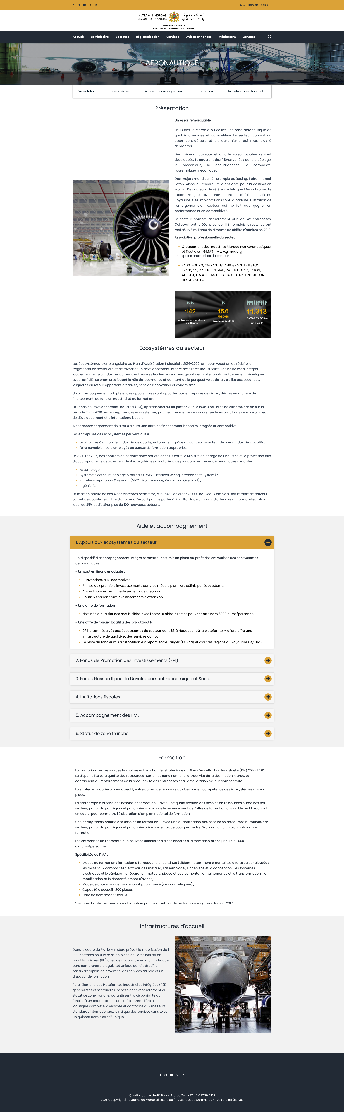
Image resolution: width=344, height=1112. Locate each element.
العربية (243, 5)
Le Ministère (100, 37)
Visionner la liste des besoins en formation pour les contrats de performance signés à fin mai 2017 (154, 903)
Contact (249, 37)
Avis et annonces (199, 37)
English (264, 5)
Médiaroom (227, 37)
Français (253, 5)
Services (172, 37)
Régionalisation (147, 37)
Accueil (78, 37)
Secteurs (122, 37)
